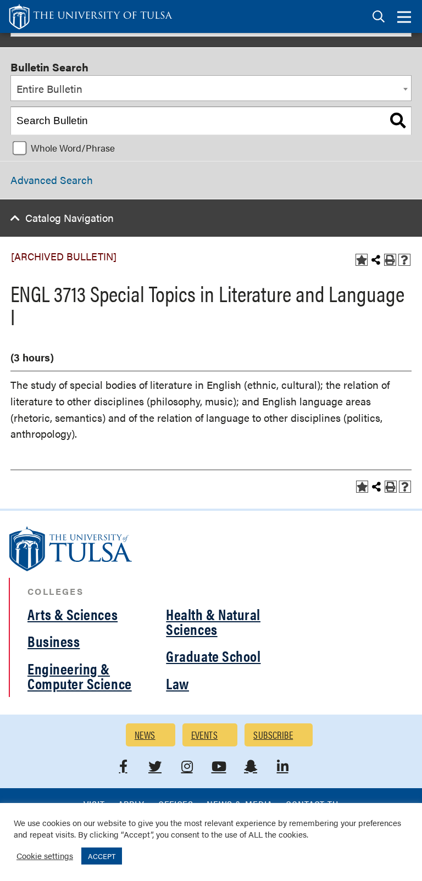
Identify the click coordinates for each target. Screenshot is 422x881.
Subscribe (273, 734)
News (145, 734)
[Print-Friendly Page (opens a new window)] (390, 260)
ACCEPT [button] (101, 856)
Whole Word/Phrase (73, 147)
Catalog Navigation (69, 217)
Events (204, 734)
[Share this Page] (376, 260)
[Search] (398, 121)
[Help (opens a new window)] (404, 260)
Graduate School (213, 655)
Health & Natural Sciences (213, 621)
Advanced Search (51, 179)
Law (177, 683)
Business (53, 641)
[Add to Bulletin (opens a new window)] (362, 260)
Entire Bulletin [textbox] (49, 88)
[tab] (379, 17)
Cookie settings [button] (44, 855)
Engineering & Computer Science (79, 676)
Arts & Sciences (72, 614)
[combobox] (211, 88)
